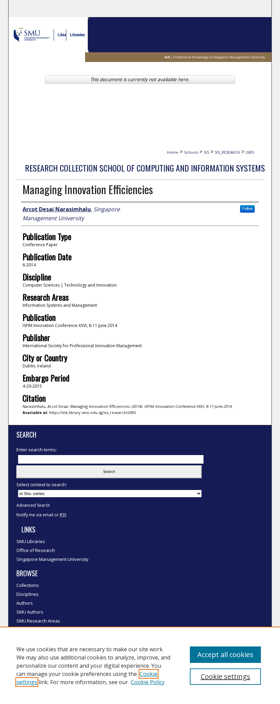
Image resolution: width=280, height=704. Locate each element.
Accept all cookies (225, 654)
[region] (140, 665)
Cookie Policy (148, 682)
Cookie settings (225, 676)
